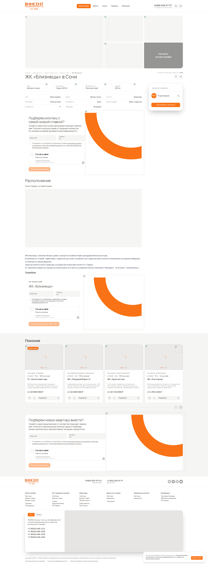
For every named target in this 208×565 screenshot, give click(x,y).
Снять (104, 6)
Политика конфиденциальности (58, 561)
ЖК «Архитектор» (116, 379)
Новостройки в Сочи (51, 73)
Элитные (28, 496)
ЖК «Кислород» (155, 379)
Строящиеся (29, 506)
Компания (126, 6)
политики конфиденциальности (53, 145)
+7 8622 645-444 (36, 537)
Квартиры (83, 493)
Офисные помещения (168, 498)
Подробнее (30, 272)
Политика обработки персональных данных (84, 561)
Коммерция (165, 493)
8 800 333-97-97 (93, 481)
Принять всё (196, 558)
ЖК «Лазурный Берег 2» (79, 379)
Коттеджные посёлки (60, 493)
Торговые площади (168, 496)
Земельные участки (141, 493)
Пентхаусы (83, 506)
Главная (27, 73)
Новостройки (83, 6)
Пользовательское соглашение (35, 561)
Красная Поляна (58, 503)
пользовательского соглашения (79, 442)
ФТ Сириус (56, 506)
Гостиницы (165, 500)
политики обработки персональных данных (65, 444)
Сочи (31, 514)
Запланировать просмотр (165, 105)
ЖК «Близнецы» (77, 73)
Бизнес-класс (64, 73)
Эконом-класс (30, 500)
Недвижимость (37, 73)
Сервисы (114, 6)
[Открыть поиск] (176, 6)
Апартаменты (84, 503)
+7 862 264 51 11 (115, 481)
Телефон (61, 136)
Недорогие (110, 498)
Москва (38, 514)
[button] (181, 6)
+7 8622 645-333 (36, 534)
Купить (95, 6)
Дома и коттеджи (113, 493)
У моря (54, 501)
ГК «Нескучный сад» (37, 379)
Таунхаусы (111, 501)
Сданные (28, 503)
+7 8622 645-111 (36, 528)
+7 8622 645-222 (36, 531)
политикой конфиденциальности (165, 557)
